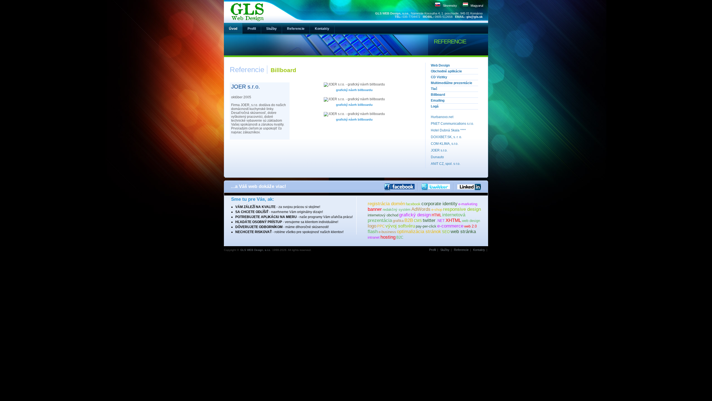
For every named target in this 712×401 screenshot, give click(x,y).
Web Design (440, 65)
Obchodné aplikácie (446, 71)
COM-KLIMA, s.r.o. (444, 144)
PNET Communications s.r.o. (452, 124)
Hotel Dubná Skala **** (448, 130)
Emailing (437, 100)
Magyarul (477, 5)
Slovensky (450, 5)
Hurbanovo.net (442, 117)
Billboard (438, 95)
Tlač (434, 89)
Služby (444, 249)
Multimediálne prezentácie (451, 83)
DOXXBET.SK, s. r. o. (446, 137)
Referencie (461, 249)
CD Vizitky (439, 77)
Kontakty (479, 249)
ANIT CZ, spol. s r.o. (445, 164)
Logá (435, 106)
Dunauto (437, 157)
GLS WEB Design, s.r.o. (255, 249)
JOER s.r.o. (439, 150)
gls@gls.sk (474, 16)
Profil (432, 249)
